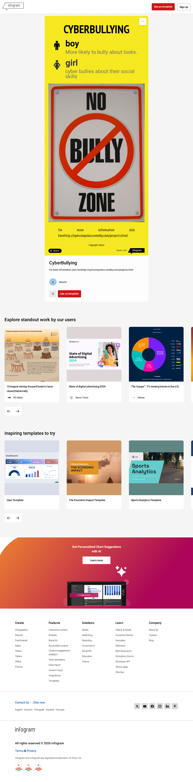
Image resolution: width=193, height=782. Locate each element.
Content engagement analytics (59, 652)
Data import (55, 664)
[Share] (52, 293)
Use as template (163, 6)
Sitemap (120, 672)
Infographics (21, 629)
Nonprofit (86, 651)
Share (56, 250)
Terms (19, 751)
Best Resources (124, 651)
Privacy (31, 751)
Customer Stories (124, 635)
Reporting (87, 640)
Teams (85, 661)
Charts (18, 651)
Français (60, 709)
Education (87, 656)
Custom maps (56, 670)
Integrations (55, 675)
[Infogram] (13, 7)
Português (39, 709)
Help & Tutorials (123, 629)
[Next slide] (17, 411)
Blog (151, 640)
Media (85, 629)
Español (50, 709)
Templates (54, 680)
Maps (18, 645)
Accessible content (58, 645)
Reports (19, 635)
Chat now (39, 702)
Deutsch (28, 709)
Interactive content (58, 629)
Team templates (57, 659)
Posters (19, 666)
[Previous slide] (8, 411)
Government (88, 645)
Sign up (184, 6)
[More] (142, 21)
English (18, 709)
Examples (121, 640)
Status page (122, 666)
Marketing (87, 635)
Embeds (53, 635)
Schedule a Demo (125, 656)
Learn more (96, 560)
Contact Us (22, 702)
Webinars (120, 645)
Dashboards (21, 640)
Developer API (123, 661)
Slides (18, 661)
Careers (153, 635)
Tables (18, 656)
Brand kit (53, 640)
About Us (153, 629)
